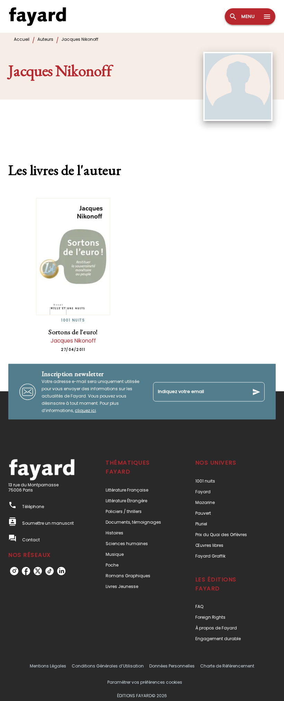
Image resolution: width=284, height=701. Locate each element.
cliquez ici (85, 410)
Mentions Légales (48, 666)
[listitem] (14, 571)
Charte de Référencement (227, 666)
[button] (137, 490)
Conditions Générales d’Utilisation (108, 666)
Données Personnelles (172, 666)
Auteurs (45, 39)
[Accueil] (37, 16)
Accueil (21, 39)
